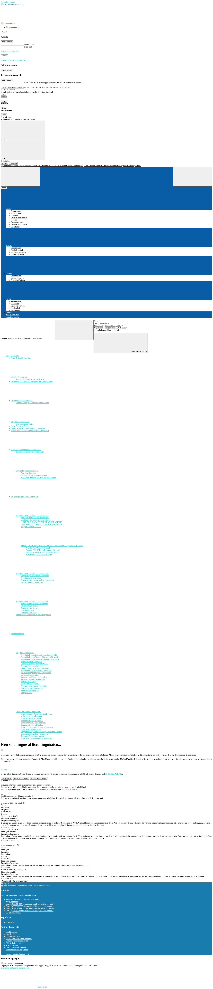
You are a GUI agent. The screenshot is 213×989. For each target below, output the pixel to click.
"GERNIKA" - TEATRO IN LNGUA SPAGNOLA (41, 524)
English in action (27, 610)
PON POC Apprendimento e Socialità (26, 450)
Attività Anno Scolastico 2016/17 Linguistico (33, 615)
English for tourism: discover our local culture (38, 477)
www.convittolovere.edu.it (11, 803)
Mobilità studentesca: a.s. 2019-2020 (30, 379)
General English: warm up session (34, 475)
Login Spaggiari (64, 87)
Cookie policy (11, 932)
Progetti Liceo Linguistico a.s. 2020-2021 (32, 573)
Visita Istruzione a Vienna (31, 718)
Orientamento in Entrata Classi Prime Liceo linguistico (32, 381)
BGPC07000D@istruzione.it (32, 908)
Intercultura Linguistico (30, 690)
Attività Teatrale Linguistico (31, 662)
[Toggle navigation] (20, 176)
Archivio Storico (17, 634)
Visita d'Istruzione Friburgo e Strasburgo (36, 738)
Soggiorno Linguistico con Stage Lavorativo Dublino (41, 732)
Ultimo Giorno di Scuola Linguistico (35, 668)
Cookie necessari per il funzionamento (16, 796)
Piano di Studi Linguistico (21, 358)
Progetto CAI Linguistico (30, 666)
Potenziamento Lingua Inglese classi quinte (37, 580)
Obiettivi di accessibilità (15, 943)
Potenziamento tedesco (29, 608)
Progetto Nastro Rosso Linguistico (34, 686)
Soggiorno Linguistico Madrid (32, 736)
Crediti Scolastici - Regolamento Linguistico (28, 428)
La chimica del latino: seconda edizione (36, 520)
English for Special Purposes (27, 471)
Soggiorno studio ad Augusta (32, 721)
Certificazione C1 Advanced (32, 582)
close (4, 188)
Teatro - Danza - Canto (30, 684)
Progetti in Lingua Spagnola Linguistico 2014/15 (40, 659)
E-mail (26, 82)
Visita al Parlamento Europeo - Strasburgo (37, 727)
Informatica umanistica (24, 424)
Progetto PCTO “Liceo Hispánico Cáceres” (43, 550)
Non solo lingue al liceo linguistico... (35, 518)
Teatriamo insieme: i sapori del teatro (30, 452)
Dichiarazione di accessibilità (17, 941)
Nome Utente (29, 44)
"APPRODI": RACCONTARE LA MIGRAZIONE (41, 522)
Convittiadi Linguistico (30, 675)
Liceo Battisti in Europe (20, 426)
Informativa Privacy (13, 936)
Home (96, 321)
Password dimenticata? (10, 51)
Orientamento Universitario (22, 400)
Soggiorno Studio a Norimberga (33, 723)
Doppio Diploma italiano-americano (35, 576)
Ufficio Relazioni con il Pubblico (19, 939)
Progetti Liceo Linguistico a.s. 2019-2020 (110, 328)
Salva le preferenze (20, 881)
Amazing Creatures (28, 473)
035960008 (13, 902)
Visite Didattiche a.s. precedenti (28, 712)
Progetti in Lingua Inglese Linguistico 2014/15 (39, 655)
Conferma (13, 163)
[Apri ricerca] (192, 176)
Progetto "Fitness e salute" (31, 527)
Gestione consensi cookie (16, 947)
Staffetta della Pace (28, 682)
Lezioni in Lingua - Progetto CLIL (34, 664)
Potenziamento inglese (29, 606)
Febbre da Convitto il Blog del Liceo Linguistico (30, 431)
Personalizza (6, 778)
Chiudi (4, 101)
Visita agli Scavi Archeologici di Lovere (36, 714)
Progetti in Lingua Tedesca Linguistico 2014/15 (39, 657)
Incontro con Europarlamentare (33, 679)
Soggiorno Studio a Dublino (32, 725)
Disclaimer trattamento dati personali (15, 968)
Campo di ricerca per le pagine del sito (16, 338)
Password (28, 47)
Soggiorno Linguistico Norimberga (34, 734)
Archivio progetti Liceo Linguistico (107, 326)
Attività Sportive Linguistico (32, 688)
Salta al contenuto (8, 2)
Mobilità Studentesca (19, 377)
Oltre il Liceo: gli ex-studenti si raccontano (32, 403)
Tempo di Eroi (26, 693)
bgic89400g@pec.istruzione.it (32, 911)
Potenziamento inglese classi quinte (34, 604)
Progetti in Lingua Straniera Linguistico (36, 670)
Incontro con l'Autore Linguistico (34, 677)
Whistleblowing (12, 945)
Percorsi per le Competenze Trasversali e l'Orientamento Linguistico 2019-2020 (52, 546)
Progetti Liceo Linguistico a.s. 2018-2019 (32, 601)
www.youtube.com (8, 845)
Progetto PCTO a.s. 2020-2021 (38, 548)
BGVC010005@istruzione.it (32, 906)
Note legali (10, 934)
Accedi (4, 32)
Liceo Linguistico (101, 323)
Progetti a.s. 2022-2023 (20, 422)
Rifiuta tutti (21, 778)
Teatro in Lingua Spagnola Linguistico (36, 673)
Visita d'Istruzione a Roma (31, 729)
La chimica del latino (29, 612)
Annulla (4, 163)
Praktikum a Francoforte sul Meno (39, 554)
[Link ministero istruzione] (12, 4)
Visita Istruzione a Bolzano (31, 716)
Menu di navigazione (139, 351)
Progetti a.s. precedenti (25, 653)
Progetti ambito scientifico (31, 578)
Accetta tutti (38, 778)
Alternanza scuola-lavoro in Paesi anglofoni (43, 552)
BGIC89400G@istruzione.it (32, 904)
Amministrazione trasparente (17, 950)
